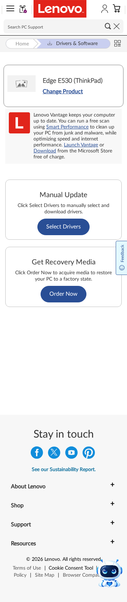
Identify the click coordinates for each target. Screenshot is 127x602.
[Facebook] (37, 454)
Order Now (63, 294)
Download (45, 151)
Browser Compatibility (87, 575)
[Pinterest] (89, 454)
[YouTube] (71, 454)
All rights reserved (81, 559)
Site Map (44, 575)
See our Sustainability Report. (64, 469)
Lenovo (52, 559)
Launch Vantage (81, 145)
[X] (54, 454)
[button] (9, 10)
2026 (37, 559)
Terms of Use (27, 568)
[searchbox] (63, 26)
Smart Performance (67, 127)
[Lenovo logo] (60, 9)
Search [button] (108, 26)
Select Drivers (63, 227)
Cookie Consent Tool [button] (71, 568)
